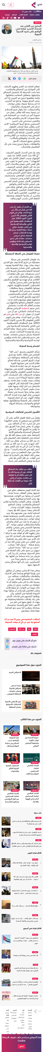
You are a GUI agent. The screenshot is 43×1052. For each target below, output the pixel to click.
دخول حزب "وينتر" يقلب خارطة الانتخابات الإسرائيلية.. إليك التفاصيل (25, 864)
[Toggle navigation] (11, 5)
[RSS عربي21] (4, 18)
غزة (29, 629)
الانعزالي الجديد (15, 672)
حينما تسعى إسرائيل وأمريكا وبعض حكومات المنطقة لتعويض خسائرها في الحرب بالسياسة (13, 690)
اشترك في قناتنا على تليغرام (24, 647)
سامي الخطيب (36, 40)
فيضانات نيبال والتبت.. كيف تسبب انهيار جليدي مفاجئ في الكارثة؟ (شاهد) (24, 920)
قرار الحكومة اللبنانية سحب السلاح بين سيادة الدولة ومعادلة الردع (12, 742)
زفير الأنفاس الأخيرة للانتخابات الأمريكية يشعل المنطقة (13, 704)
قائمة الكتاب (23, 15)
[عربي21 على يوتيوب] (15, 18)
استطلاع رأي (21, 1028)
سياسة (35, 859)
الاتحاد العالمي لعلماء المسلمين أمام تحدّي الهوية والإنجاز (32, 798)
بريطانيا (7, 1026)
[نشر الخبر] (9, 79)
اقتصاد (30, 1018)
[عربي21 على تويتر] (19, 18)
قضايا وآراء (16, 11)
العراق (7, 1017)
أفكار (23, 1025)
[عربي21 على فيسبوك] (23, 18)
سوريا (7, 1023)
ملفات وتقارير (30, 1028)
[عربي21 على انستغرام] (11, 18)
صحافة (30, 1024)
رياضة (35, 964)
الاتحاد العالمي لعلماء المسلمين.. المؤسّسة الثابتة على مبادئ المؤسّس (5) (32, 770)
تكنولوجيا (14, 1018)
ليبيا (8, 1020)
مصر (7, 1029)
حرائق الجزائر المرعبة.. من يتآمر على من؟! (25, 906)
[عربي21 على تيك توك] (7, 18)
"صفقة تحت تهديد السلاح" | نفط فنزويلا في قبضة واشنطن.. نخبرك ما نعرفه (25, 892)
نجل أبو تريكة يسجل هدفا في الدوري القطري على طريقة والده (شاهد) (26, 969)
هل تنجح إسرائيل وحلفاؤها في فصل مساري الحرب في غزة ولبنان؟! (26, 823)
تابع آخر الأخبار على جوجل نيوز (24, 641)
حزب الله (18, 314)
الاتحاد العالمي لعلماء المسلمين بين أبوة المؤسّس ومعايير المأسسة (12, 798)
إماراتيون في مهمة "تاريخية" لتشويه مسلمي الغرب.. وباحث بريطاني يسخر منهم (25, 940)
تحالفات (34, 634)
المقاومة (25, 308)
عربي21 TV (13, 1013)
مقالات (37, 11)
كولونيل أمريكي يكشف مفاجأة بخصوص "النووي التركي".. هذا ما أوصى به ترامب (24, 983)
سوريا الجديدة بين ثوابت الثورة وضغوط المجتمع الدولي (32, 742)
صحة (15, 1021)
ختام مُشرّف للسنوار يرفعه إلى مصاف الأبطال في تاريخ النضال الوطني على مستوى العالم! (26, 845)
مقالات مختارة (35, 15)
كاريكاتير (14, 15)
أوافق (22, 1046)
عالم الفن (14, 1015)
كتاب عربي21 (22, 1014)
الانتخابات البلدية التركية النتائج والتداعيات (12, 768)
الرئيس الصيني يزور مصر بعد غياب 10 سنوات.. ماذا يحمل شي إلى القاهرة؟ (25, 878)
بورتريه (7, 15)
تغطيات (30, 1015)
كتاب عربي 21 (26, 11)
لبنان (8, 314)
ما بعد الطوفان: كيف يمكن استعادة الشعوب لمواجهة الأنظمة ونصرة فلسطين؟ (26, 834)
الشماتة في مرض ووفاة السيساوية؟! (25, 955)
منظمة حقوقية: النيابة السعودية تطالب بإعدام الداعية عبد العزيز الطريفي (25, 997)
